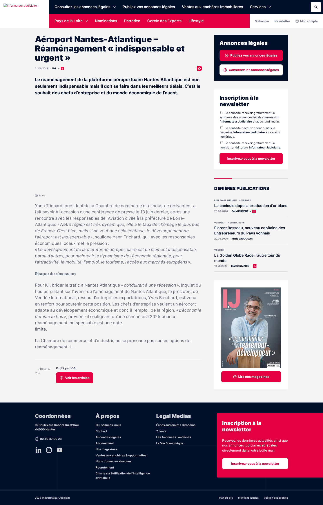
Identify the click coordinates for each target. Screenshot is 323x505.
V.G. (54, 68)
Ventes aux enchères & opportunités (121, 455)
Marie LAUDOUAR (242, 238)
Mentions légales (248, 497)
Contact (101, 431)
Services (258, 7)
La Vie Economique (169, 443)
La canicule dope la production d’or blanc (250, 205)
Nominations (106, 21)
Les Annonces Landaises (173, 437)
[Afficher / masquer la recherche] (316, 7)
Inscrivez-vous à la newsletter (251, 158)
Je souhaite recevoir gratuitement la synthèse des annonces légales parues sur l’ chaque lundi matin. (250, 117)
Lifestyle (196, 21)
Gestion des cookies (276, 497)
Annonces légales (108, 437)
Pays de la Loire (68, 21)
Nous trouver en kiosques (113, 461)
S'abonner (262, 21)
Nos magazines (106, 449)
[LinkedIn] (38, 450)
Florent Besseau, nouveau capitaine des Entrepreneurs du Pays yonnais (249, 230)
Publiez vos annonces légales (149, 7)
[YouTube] (59, 450)
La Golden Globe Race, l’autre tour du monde (247, 258)
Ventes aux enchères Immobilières (212, 7)
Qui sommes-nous (108, 425)
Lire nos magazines (253, 377)
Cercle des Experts (164, 21)
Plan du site (226, 497)
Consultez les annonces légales (82, 7)
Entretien (132, 21)
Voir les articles (77, 378)
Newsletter (282, 21)
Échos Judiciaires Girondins (175, 425)
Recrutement (105, 467)
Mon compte (309, 21)
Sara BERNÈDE (240, 211)
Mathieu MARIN (240, 265)
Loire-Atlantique (225, 200)
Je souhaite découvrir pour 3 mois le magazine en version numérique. (250, 132)
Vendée (246, 200)
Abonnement (105, 443)
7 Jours (161, 431)
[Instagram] (49, 450)
